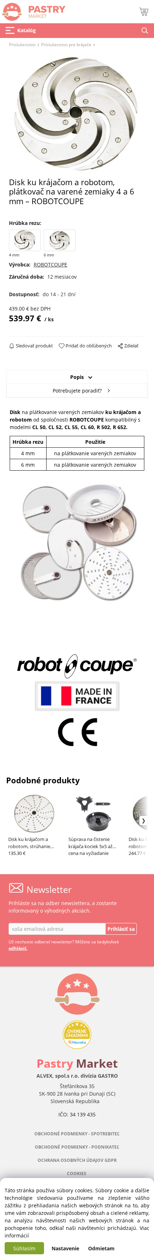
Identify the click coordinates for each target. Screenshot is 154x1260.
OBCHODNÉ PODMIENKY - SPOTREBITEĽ (77, 1134)
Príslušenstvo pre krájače (66, 44)
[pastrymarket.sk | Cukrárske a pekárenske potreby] (33, 9)
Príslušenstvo (22, 44)
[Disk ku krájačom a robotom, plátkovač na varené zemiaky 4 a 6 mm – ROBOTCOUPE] (77, 115)
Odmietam (101, 1248)
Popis (77, 377)
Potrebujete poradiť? (77, 390)
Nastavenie (65, 1248)
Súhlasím (24, 1248)
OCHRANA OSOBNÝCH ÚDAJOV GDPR (77, 1160)
